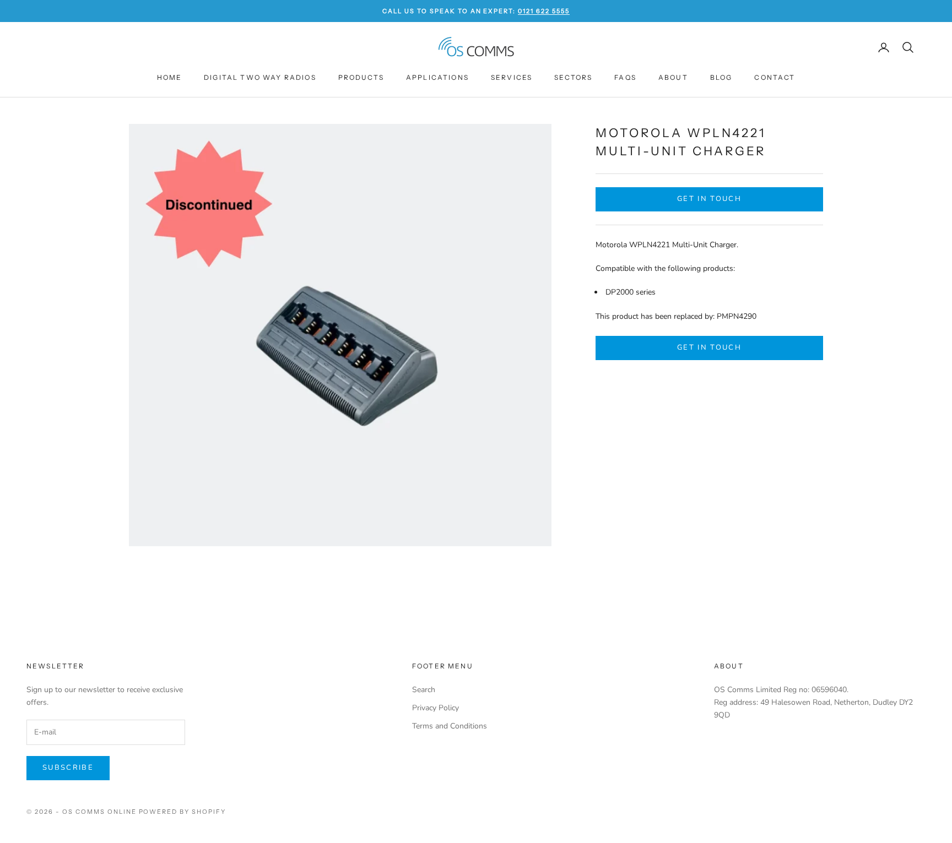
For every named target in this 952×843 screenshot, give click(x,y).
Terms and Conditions (449, 726)
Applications (437, 77)
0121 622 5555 (544, 11)
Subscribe (68, 768)
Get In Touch (709, 199)
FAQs (625, 77)
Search (423, 689)
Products (361, 77)
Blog (721, 77)
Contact (774, 77)
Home (169, 77)
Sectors (573, 77)
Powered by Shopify (182, 811)
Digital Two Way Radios (260, 77)
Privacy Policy (435, 708)
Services (511, 77)
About (673, 77)
